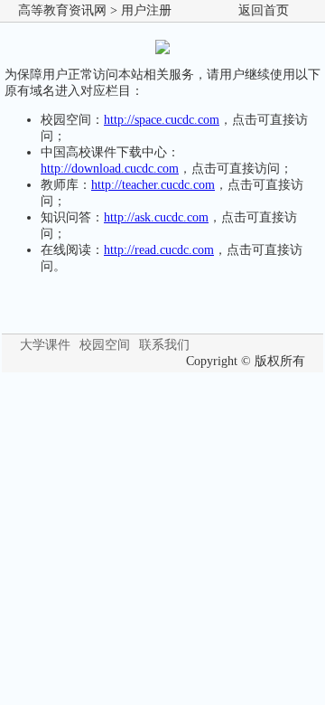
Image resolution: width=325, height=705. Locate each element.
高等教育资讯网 (62, 10)
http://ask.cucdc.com (156, 217)
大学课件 (45, 345)
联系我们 (164, 345)
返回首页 (263, 10)
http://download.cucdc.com (110, 168)
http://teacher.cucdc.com (153, 185)
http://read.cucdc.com (159, 250)
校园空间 (104, 345)
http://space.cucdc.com (161, 120)
